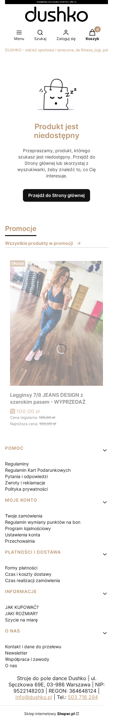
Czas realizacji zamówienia (32, 580)
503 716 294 (83, 697)
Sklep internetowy (49, 713)
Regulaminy (17, 463)
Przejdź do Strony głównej (56, 195)
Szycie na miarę (21, 619)
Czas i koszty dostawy (28, 574)
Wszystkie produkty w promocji (39, 243)
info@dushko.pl (33, 697)
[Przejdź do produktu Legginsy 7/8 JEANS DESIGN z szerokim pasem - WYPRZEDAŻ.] (56, 323)
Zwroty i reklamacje (25, 482)
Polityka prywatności (26, 489)
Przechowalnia (20, 541)
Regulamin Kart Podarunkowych (38, 470)
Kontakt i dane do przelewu (33, 646)
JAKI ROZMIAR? (21, 613)
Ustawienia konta (22, 534)
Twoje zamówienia (23, 515)
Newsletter (16, 653)
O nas (11, 665)
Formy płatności (21, 567)
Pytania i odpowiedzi (26, 476)
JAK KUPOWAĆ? (22, 607)
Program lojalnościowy (28, 528)
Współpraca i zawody (27, 659)
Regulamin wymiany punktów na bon (42, 522)
